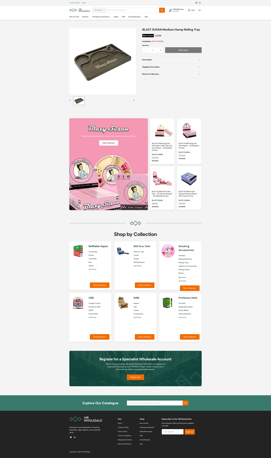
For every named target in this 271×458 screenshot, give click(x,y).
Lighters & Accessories (188, 266)
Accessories (138, 314)
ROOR (91, 310)
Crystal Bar (93, 252)
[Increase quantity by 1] (160, 50)
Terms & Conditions (124, 436)
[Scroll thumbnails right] (133, 100)
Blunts (181, 273)
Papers (136, 303)
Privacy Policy (122, 431)
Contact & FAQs (74, 3)
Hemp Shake (183, 310)
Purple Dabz (93, 314)
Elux (90, 262)
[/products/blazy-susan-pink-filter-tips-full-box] (162, 178)
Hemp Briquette (185, 314)
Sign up (189, 432)
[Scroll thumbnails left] (70, 100)
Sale (146, 17)
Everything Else (134, 17)
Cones (136, 255)
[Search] (162, 10)
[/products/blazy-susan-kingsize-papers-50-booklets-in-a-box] (189, 130)
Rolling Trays (184, 262)
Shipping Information (125, 440)
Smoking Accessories (101, 17)
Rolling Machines (185, 259)
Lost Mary (93, 259)
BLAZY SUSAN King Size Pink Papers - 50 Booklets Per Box (189, 145)
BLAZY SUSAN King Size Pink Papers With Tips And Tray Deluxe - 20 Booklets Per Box (162, 146)
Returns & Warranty (124, 444)
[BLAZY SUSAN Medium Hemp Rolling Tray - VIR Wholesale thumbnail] (79, 100)
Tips (135, 307)
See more (182, 277)
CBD (123, 17)
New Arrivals (74, 17)
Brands (85, 17)
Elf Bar (91, 255)
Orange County (95, 303)
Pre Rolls (182, 303)
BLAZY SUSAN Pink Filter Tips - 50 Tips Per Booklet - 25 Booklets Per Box (162, 193)
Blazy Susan (157, 154)
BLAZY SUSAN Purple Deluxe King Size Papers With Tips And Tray (188, 193)
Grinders (182, 255)
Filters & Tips (139, 252)
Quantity (145, 45)
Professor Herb (94, 307)
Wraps (136, 259)
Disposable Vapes (186, 307)
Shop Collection (99, 285)
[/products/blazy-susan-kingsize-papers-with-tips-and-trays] (162, 130)
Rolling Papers (139, 262)
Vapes (116, 17)
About (84, 3)
